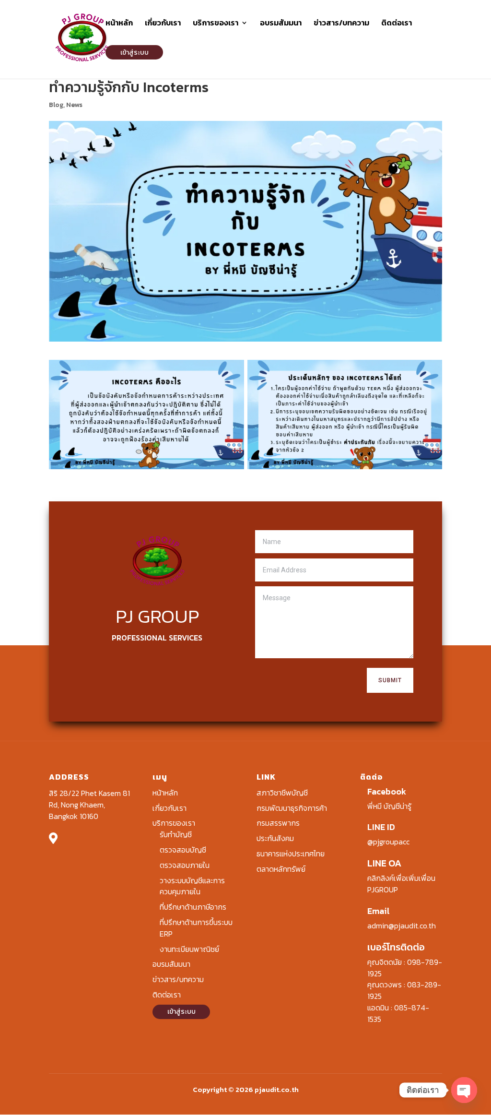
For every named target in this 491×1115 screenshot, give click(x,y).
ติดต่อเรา (396, 23)
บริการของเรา (215, 23)
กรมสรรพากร (278, 823)
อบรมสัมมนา (281, 23)
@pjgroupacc (388, 841)
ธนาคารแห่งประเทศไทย (291, 853)
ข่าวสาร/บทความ (341, 23)
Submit (390, 680)
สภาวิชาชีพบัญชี (282, 792)
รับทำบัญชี (176, 834)
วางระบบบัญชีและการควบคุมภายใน (192, 886)
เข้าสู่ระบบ (134, 52)
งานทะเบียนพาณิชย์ (189, 949)
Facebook (386, 791)
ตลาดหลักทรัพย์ (281, 869)
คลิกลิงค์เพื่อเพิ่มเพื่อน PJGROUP (401, 883)
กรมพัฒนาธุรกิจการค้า (292, 808)
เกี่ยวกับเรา (163, 23)
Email (378, 910)
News (74, 105)
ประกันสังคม (275, 838)
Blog (56, 105)
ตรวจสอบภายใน (185, 865)
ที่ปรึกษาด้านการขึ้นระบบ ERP (196, 927)
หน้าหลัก (119, 23)
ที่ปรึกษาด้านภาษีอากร (193, 907)
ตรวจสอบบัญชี (183, 849)
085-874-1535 (398, 1013)
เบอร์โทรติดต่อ (396, 947)
